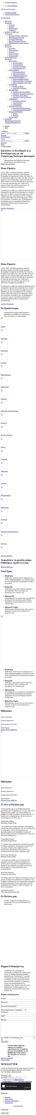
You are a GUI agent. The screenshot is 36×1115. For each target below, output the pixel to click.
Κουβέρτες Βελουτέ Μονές (21, 92)
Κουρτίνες (12, 48)
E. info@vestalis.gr (11, 2)
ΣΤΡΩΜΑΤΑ (13, 99)
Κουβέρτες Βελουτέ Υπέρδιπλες (23, 94)
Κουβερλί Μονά (18, 86)
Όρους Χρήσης (28, 1038)
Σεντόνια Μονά (17, 63)
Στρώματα (4, 339)
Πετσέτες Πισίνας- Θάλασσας (18, 36)
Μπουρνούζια (13, 28)
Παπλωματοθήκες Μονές (21, 79)
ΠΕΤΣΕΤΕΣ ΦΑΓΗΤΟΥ (13, 121)
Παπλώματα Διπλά (19, 74)
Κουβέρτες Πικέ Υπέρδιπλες (22, 97)
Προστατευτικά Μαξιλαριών (22, 110)
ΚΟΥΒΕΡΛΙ (13, 85)
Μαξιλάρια (4, 351)
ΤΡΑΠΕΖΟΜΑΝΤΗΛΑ (13, 123)
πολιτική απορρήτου (25, 1081)
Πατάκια (11, 27)
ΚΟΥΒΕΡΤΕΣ (13, 90)
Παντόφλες (12, 30)
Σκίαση (3, 326)
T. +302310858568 (11, 6)
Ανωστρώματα (17, 103)
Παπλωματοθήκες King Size (22, 83)
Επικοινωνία (9, 1103)
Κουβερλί (4, 399)
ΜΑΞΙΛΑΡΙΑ (13, 117)
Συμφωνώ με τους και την (17, 1080)
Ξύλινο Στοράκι (14, 54)
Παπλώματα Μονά (19, 72)
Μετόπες (11, 52)
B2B (6, 128)
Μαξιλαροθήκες (6, 375)
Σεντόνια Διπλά (17, 65)
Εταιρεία (7, 1097)
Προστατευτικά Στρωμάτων (21, 108)
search (3, 133)
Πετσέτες (12, 25)
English (13, 13)
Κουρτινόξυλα (13, 50)
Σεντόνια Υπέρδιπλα (19, 66)
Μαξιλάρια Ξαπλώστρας (16, 37)
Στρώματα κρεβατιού (19, 101)
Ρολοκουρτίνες (13, 56)
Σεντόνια (3, 363)
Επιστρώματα (17, 104)
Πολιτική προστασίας (11, 1101)
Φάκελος (15, 115)
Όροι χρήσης (9, 1099)
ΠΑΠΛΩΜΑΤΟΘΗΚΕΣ (17, 77)
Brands (7, 126)
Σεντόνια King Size (19, 68)
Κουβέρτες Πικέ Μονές (20, 95)
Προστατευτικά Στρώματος (9, 411)
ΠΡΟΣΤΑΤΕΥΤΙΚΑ (15, 106)
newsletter (4, 1078)
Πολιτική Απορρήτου (10, 1040)
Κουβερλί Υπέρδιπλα (19, 88)
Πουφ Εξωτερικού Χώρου (17, 41)
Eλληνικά (15, 14)
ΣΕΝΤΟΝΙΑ (13, 61)
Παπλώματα (5, 387)
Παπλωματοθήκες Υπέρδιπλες (22, 81)
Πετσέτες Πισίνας (6, 435)
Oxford (15, 113)
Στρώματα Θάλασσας (15, 39)
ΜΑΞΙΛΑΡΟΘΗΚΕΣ (16, 112)
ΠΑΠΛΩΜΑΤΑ (14, 70)
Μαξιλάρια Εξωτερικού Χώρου (19, 43)
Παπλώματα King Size (20, 75)
